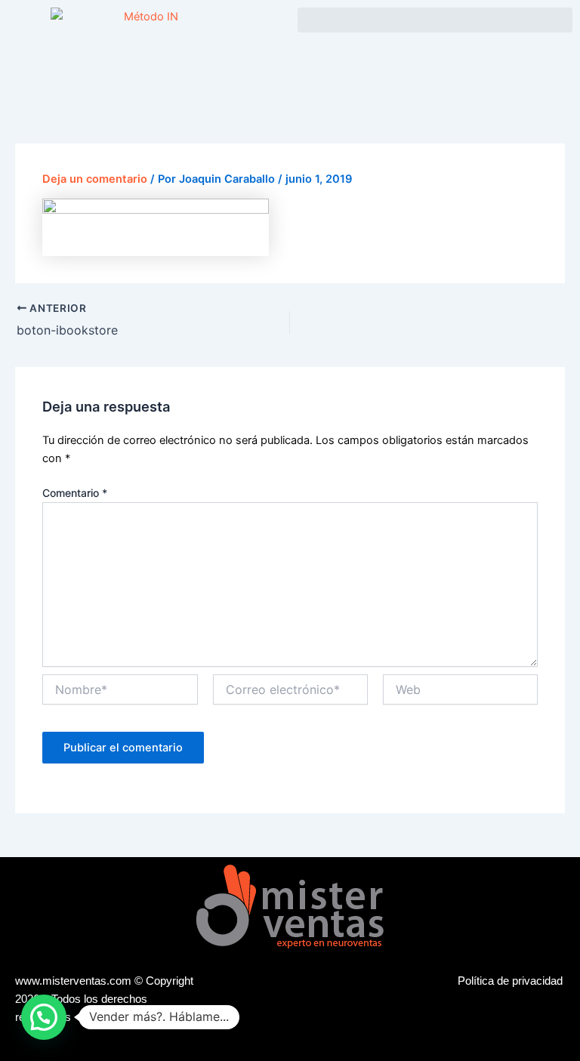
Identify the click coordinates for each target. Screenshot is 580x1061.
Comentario (74, 492)
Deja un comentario (94, 179)
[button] (435, 20)
